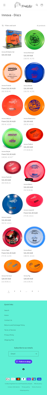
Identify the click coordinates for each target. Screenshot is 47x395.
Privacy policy (26, 387)
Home (6, 315)
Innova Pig (27, 276)
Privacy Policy (9, 335)
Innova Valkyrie (6, 118)
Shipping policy (24, 390)
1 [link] (8, 291)
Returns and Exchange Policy (14, 325)
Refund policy (38, 383)
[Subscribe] (36, 353)
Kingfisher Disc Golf (15, 383)
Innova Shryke (6, 151)
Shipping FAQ (9, 340)
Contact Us (8, 320)
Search (6, 310)
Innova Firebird (6, 85)
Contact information (14, 387)
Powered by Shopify (26, 383)
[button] (4, 5)
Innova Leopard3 (29, 210)
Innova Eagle (5, 250)
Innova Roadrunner (29, 118)
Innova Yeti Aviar (7, 276)
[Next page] (38, 291)
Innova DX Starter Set (8, 52)
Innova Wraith (28, 85)
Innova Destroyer (29, 52)
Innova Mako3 (28, 184)
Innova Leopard (6, 217)
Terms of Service (10, 330)
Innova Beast (28, 250)
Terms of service (36, 387)
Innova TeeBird (28, 144)
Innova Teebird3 (6, 177)
